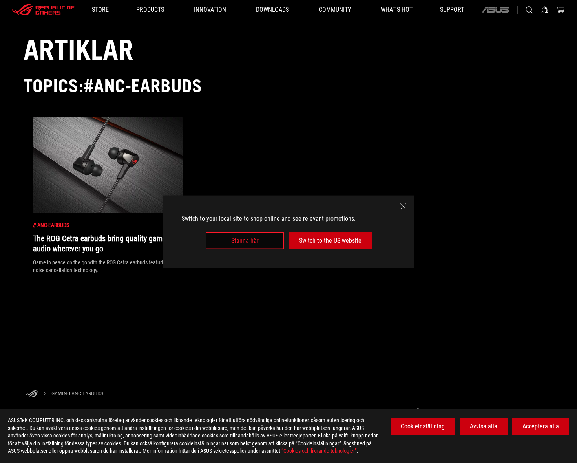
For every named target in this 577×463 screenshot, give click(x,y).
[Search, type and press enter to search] (529, 10)
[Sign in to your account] (545, 10)
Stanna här (245, 240)
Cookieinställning (423, 426)
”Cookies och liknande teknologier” (319, 451)
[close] (403, 206)
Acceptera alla (540, 426)
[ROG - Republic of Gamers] (43, 10)
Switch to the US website (330, 240)
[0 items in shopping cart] (560, 10)
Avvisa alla (483, 426)
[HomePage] (32, 394)
